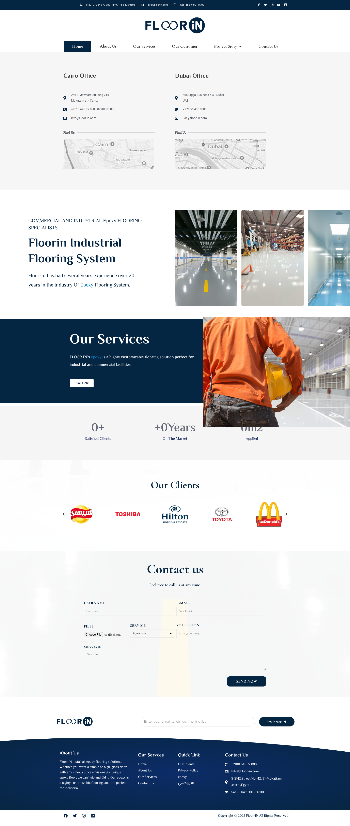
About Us (108, 46)
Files (89, 626)
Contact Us (268, 46)
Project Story (225, 46)
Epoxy (86, 285)
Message (92, 647)
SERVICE (138, 625)
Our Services (144, 46)
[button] (179, 258)
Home (77, 46)
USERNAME (94, 603)
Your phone (189, 625)
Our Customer (184, 46)
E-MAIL (183, 603)
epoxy (96, 357)
